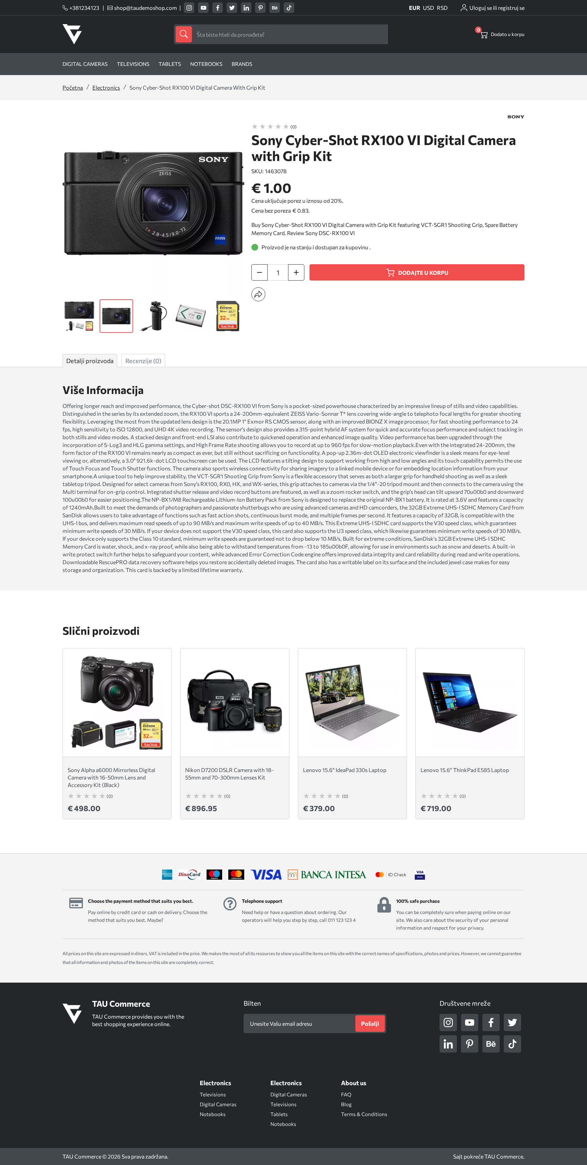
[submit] (184, 34)
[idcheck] (391, 875)
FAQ (346, 1094)
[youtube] (203, 7)
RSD (442, 8)
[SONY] (516, 117)
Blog (346, 1104)
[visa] (420, 875)
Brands (242, 64)
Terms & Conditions (364, 1114)
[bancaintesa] (327, 875)
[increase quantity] (296, 272)
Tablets (170, 64)
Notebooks (206, 64)
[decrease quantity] (259, 272)
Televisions (133, 64)
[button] (258, 294)
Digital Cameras (85, 64)
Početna (73, 87)
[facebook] (217, 7)
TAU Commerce (503, 1156)
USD (428, 8)
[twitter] (232, 7)
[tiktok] (289, 7)
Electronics (106, 87)
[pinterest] (260, 7)
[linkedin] (246, 7)
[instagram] (189, 7)
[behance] (274, 7)
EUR (414, 8)
